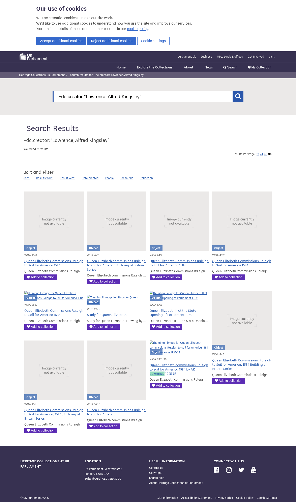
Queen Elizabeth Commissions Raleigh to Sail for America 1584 (53, 263)
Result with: (67, 178)
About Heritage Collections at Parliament (176, 483)
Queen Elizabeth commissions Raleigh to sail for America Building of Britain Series (116, 265)
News (209, 67)
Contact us (156, 468)
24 (261, 154)
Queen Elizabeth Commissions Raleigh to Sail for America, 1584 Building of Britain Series (241, 364)
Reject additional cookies (111, 41)
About (188, 67)
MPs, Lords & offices (230, 56)
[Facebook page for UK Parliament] (217, 470)
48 (265, 154)
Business (206, 56)
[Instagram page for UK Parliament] (229, 470)
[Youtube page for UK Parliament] (253, 470)
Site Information (167, 498)
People (109, 178)
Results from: (44, 178)
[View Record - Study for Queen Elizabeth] (116, 302)
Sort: (27, 178)
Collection (146, 178)
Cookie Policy (245, 498)
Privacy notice (224, 498)
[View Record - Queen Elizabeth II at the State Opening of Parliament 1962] (179, 298)
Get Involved (256, 56)
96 (269, 154)
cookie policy (137, 29)
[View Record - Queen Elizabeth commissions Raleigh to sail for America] (116, 397)
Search (231, 67)
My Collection (261, 67)
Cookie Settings (267, 498)
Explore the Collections (155, 67)
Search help (156, 478)
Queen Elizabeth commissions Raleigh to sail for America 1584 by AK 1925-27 (179, 369)
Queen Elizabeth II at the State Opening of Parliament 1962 (173, 312)
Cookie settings (153, 41)
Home (121, 67)
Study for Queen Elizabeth (107, 315)
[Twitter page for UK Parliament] (242, 470)
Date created (90, 178)
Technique (126, 178)
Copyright (155, 473)
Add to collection (43, 277)
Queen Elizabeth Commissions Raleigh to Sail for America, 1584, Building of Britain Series (53, 414)
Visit (271, 56)
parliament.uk (187, 56)
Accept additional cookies (61, 41)
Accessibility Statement (196, 498)
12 (258, 154)
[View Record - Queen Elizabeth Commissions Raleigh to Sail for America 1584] (54, 248)
